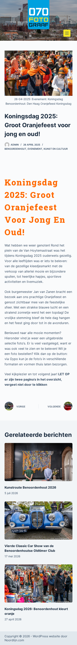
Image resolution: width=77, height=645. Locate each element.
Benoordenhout (15, 148)
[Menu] (66, 33)
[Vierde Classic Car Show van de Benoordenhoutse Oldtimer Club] (38, 520)
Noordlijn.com (14, 640)
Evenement (35, 148)
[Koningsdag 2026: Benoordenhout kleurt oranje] (38, 583)
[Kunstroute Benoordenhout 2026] (38, 462)
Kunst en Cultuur (56, 148)
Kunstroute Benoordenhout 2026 (30, 487)
